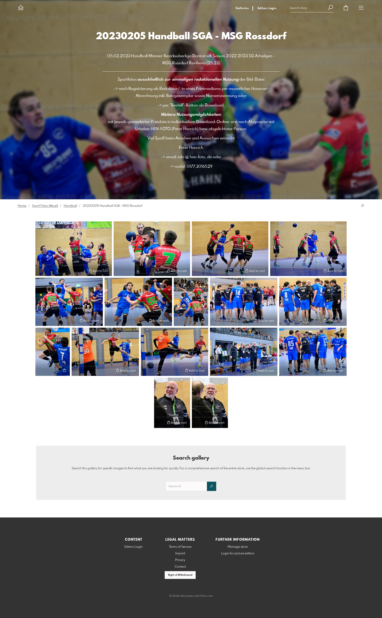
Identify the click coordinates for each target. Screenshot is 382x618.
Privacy (180, 560)
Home (22, 205)
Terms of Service (180, 546)
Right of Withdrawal (180, 575)
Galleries (242, 8)
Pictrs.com (206, 596)
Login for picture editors (237, 553)
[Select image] (40, 270)
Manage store (238, 546)
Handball (70, 205)
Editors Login (267, 8)
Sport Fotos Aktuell (45, 205)
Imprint (180, 553)
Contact (180, 566)
